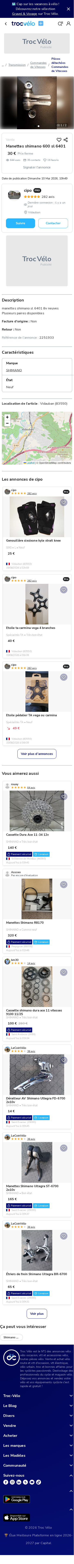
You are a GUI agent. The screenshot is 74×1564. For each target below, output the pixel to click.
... (3, 65)
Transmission (17, 65)
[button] (35, 126)
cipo (32, 190)
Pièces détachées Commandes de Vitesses (59, 65)
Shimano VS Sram (13, 1337)
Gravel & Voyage (24, 14)
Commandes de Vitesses (38, 65)
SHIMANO (14, 370)
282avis (48, 196)
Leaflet (30, 462)
